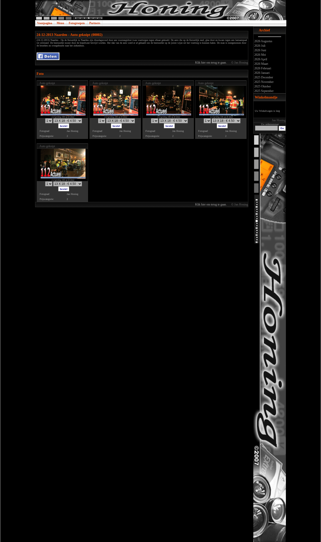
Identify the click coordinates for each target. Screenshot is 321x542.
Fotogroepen (77, 23)
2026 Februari (262, 68)
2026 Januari (262, 73)
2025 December (263, 77)
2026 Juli (259, 45)
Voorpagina (44, 23)
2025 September (264, 91)
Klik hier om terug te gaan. (211, 62)
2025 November (264, 82)
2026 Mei (260, 55)
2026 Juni (260, 50)
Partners (94, 23)
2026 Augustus (263, 41)
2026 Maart (261, 64)
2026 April (260, 59)
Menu (60, 23)
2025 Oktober (262, 86)
